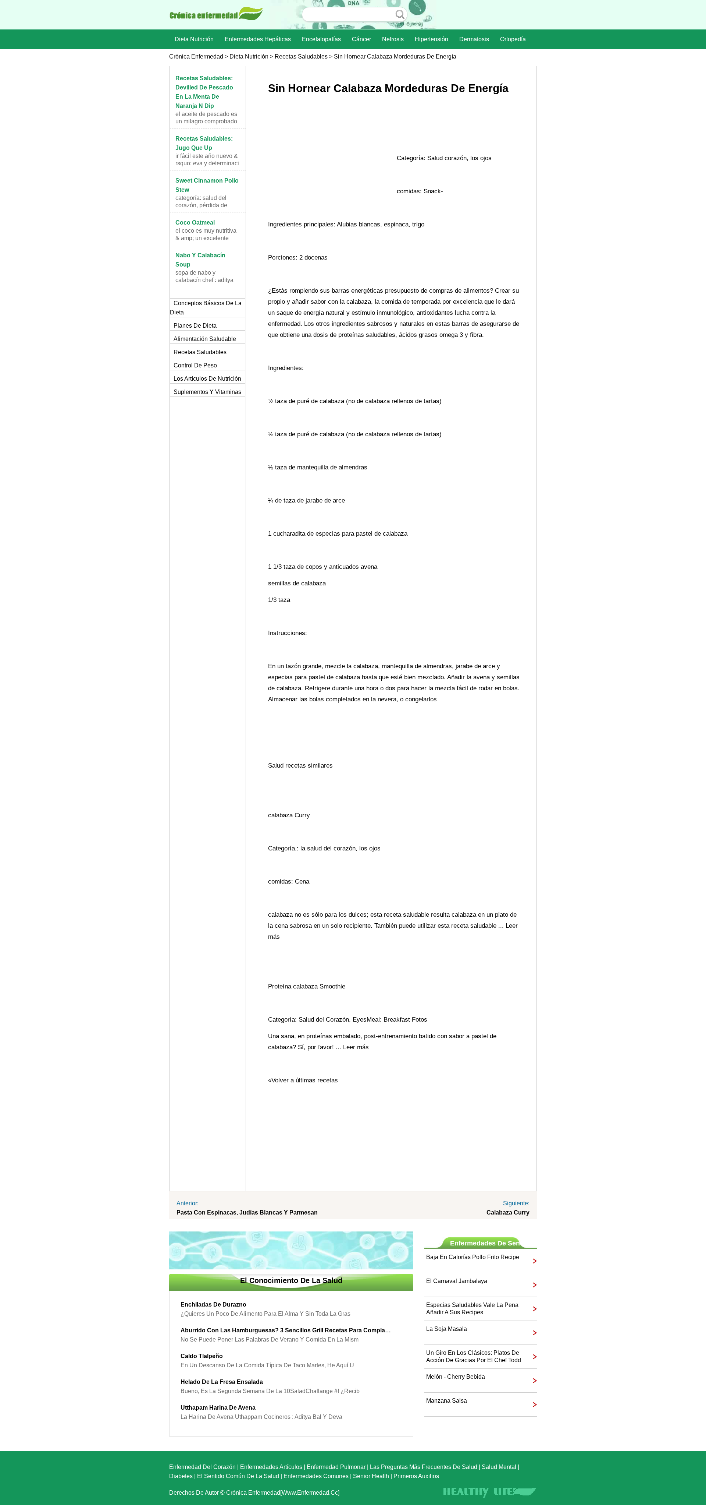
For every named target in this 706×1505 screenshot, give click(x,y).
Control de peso (195, 365)
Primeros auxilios (416, 1476)
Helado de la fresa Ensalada (222, 1382)
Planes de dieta (195, 325)
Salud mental (499, 1467)
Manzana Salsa (446, 1401)
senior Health (371, 1476)
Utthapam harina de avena (218, 1407)
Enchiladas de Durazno (213, 1304)
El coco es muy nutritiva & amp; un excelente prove (205, 238)
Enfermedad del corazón (202, 1467)
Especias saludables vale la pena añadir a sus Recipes (472, 1308)
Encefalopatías (321, 39)
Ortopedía (513, 39)
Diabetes (181, 1476)
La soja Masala (446, 1329)
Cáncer (361, 39)
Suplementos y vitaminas (207, 392)
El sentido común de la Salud (238, 1476)
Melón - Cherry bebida (455, 1377)
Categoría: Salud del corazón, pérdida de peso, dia (201, 205)
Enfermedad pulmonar (336, 1467)
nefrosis (393, 39)
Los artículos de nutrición (207, 379)
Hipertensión (431, 39)
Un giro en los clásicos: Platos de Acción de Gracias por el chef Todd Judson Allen (473, 1357)
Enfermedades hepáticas (258, 39)
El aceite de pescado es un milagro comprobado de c (206, 121)
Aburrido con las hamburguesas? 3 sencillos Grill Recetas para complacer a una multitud (286, 1330)
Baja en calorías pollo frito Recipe (472, 1257)
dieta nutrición (194, 39)
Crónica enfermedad (196, 56)
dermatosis (474, 39)
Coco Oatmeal (195, 222)
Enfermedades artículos (271, 1467)
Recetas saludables (301, 56)
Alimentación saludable (205, 339)
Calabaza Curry (508, 1212)
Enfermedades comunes (316, 1476)
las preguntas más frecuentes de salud (423, 1467)
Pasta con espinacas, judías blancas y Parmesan (247, 1212)
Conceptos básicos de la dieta (206, 308)
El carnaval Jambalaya (456, 1281)
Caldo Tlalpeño (202, 1356)
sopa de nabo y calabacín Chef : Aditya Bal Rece (204, 279)
